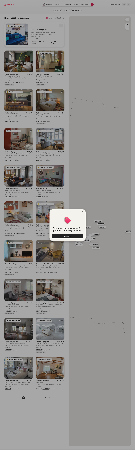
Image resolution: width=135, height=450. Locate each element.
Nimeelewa (67, 236)
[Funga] (82, 211)
